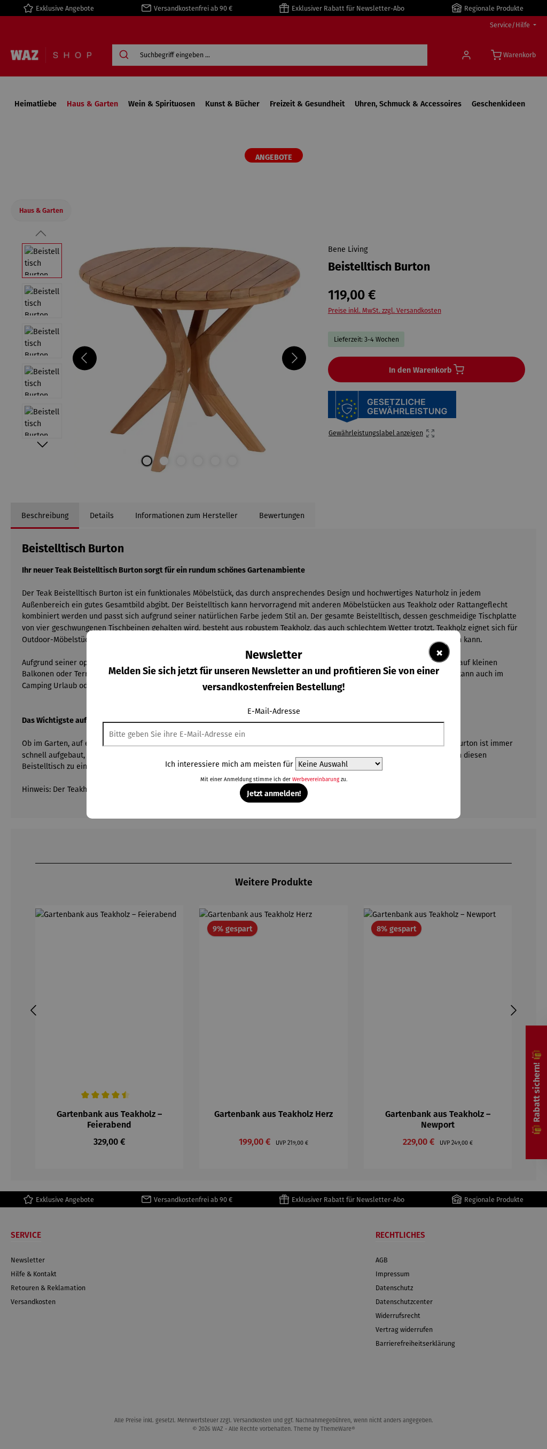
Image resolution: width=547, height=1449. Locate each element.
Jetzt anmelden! (274, 793)
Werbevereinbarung (315, 779)
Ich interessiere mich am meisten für (229, 763)
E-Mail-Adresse (273, 710)
